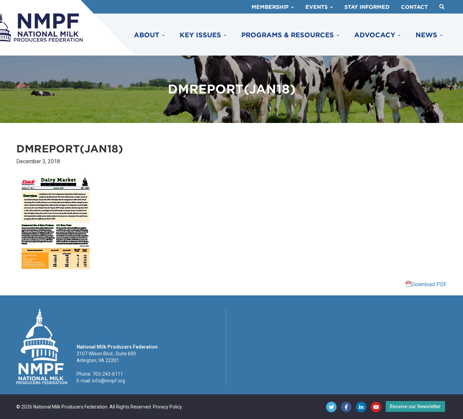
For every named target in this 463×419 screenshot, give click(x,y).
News (427, 35)
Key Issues (201, 35)
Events (317, 7)
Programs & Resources (288, 35)
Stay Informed (366, 7)
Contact (414, 7)
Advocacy (375, 35)
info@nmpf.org (108, 380)
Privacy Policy (167, 407)
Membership (270, 7)
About (147, 35)
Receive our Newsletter (415, 406)
